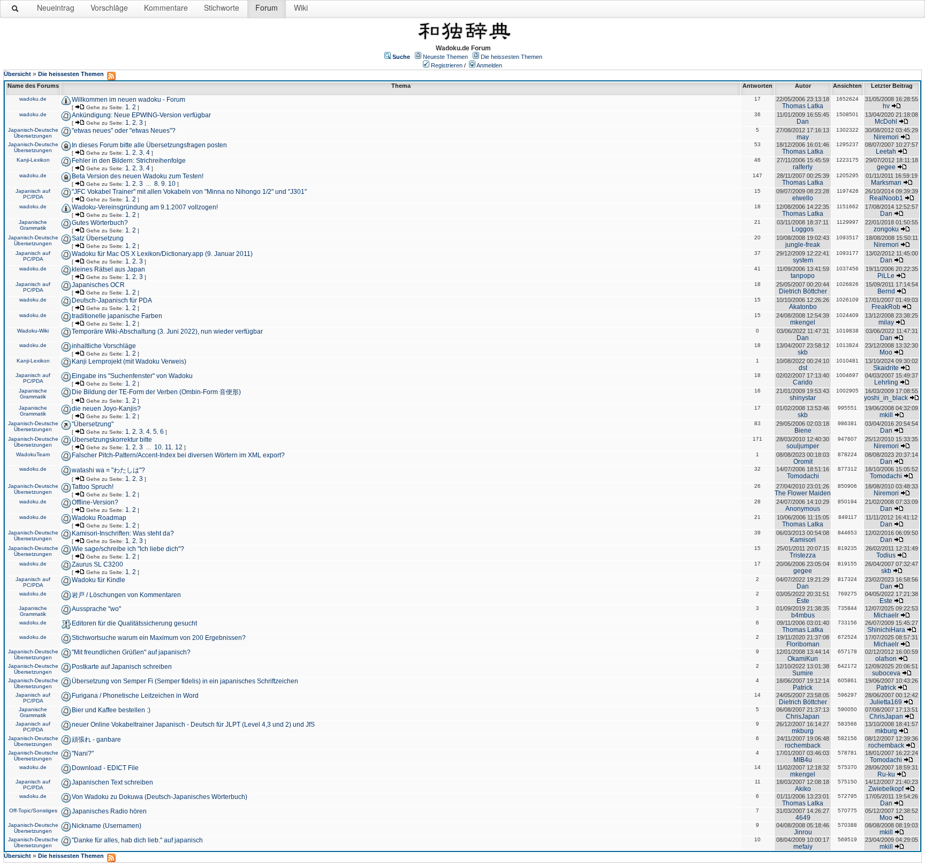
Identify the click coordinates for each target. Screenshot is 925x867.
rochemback (803, 745)
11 (168, 447)
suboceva (886, 673)
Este (803, 601)
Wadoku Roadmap (99, 518)
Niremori (886, 137)
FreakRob (885, 307)
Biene (803, 430)
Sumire (802, 673)
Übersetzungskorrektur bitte (112, 439)
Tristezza (803, 555)
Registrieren (446, 65)
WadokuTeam (33, 454)
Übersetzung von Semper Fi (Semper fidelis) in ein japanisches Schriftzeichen (185, 681)
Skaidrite (886, 368)
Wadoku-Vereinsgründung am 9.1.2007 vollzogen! (145, 207)
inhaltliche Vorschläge (104, 346)
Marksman (886, 182)
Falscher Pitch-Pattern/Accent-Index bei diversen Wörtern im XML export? (178, 455)
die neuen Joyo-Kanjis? (106, 408)
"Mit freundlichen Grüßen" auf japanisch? (131, 652)
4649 (802, 817)
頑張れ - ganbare (96, 739)
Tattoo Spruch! (92, 487)
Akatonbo (803, 307)
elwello (802, 198)
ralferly (803, 167)
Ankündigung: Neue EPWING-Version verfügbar (141, 115)
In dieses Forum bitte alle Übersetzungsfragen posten (149, 145)
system (803, 260)
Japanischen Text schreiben (112, 782)
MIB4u (802, 760)
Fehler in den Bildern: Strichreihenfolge (129, 160)
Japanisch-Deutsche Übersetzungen (33, 133)
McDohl (886, 121)
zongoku (886, 229)
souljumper (802, 446)
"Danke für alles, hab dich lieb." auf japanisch (137, 840)
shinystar (803, 398)
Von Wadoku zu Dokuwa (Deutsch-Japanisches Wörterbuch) (159, 797)
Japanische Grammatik (33, 225)
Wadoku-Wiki (33, 331)
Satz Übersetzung (98, 238)
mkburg (803, 731)
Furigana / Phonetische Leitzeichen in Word (135, 695)
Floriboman (803, 644)
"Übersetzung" (92, 424)
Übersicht (17, 74)
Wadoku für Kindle (98, 580)
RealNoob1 (886, 198)
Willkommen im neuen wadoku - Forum (128, 99)
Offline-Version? (95, 502)
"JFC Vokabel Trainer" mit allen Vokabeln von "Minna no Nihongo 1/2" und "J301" (189, 191)
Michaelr (886, 615)
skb (803, 352)
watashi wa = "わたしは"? (108, 470)
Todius (886, 555)
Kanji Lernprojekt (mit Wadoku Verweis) (129, 361)
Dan (803, 121)
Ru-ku (886, 774)
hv (886, 106)
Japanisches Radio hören (109, 811)
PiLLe (885, 276)
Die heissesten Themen (511, 57)
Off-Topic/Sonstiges (33, 810)
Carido (803, 382)
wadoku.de (33, 99)
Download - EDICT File (105, 768)
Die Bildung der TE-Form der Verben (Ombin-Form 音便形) (156, 392)
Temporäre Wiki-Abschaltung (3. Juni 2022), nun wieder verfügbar (167, 331)
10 (172, 183)
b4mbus (803, 615)
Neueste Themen (445, 57)
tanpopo (803, 276)
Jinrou (803, 832)
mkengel (802, 322)
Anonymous (802, 508)
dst (803, 368)
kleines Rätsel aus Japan (108, 269)
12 (179, 447)
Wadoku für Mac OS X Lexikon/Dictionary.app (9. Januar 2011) (162, 254)
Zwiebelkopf (886, 789)
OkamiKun (802, 658)
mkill (886, 415)
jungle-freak (802, 244)
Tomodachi (803, 476)
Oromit (803, 461)
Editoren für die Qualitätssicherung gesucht (134, 623)
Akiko (803, 789)
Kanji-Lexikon (33, 160)
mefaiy (803, 846)
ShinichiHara (886, 630)
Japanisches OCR (98, 285)
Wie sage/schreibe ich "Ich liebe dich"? (128, 549)
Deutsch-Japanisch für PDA (112, 300)
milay (886, 322)
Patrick (803, 687)
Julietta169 (886, 702)
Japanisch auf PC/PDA (33, 194)
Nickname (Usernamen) (106, 826)
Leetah (886, 151)
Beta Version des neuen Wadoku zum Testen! (137, 176)
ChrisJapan (803, 716)
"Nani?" (83, 753)
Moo (885, 352)
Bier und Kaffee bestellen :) (111, 710)
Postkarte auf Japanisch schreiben (122, 666)
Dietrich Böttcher (803, 291)
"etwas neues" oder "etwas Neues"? (124, 130)
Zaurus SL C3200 (97, 564)
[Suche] (15, 10)
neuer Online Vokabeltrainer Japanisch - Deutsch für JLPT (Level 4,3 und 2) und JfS (193, 724)
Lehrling (886, 382)
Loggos (803, 229)
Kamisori (803, 540)
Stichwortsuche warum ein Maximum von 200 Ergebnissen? (159, 638)
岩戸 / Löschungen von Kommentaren (126, 595)
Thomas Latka (802, 106)
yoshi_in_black (886, 398)
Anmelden (489, 65)
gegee (886, 167)
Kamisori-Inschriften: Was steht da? (123, 533)
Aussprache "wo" (96, 609)
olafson (886, 658)
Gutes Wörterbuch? (100, 223)
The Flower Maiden (803, 493)
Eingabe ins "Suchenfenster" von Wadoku (132, 376)
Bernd (886, 291)
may (803, 137)
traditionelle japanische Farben (117, 316)
